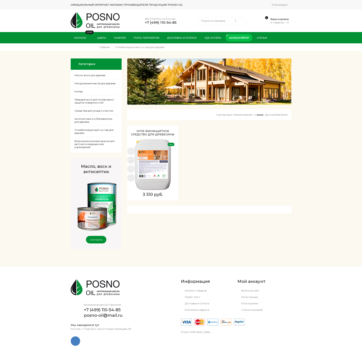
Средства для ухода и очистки (93, 110)
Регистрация (249, 296)
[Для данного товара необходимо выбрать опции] (131, 151)
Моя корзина (249, 303)
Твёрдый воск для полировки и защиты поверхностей (94, 101)
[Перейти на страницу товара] (152, 164)
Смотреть (96, 239)
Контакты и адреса (196, 309)
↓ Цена (258, 114)
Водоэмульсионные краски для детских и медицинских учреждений (94, 144)
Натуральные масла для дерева (95, 83)
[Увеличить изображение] (131, 169)
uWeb (206, 332)
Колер (78, 91)
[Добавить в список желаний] (131, 160)
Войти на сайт (250, 290)
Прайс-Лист (192, 296)
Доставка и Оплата (196, 303)
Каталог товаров (195, 290)
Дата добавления (276, 114)
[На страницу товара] (131, 178)
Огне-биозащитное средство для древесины (152, 132)
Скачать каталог (273, 49)
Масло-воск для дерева (89, 75)
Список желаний (252, 309)
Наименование (242, 114)
